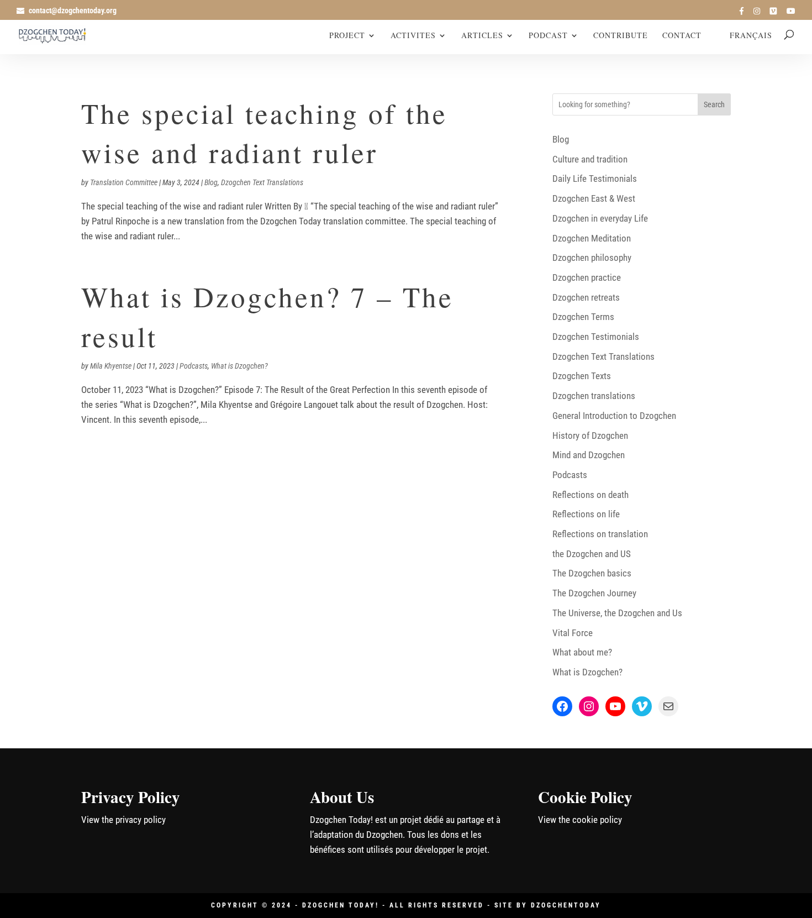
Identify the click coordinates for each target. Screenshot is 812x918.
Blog (211, 182)
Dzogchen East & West (593, 198)
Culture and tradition (590, 159)
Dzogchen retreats (586, 297)
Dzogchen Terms (583, 316)
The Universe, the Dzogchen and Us (617, 612)
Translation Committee (123, 182)
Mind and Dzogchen (588, 454)
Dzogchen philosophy (591, 257)
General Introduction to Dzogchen (614, 415)
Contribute (620, 36)
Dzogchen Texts (581, 375)
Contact (682, 36)
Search (714, 104)
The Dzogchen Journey (594, 593)
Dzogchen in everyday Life (600, 218)
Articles (482, 36)
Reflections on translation (600, 533)
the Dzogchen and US (591, 553)
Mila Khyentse (110, 365)
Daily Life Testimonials (594, 178)
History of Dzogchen (590, 435)
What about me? (582, 652)
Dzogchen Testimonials (595, 336)
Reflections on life (586, 514)
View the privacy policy (123, 819)
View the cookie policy (580, 819)
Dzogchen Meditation (591, 238)
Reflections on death (590, 494)
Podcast (548, 36)
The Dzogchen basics (591, 573)
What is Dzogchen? (239, 365)
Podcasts (194, 365)
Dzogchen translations (593, 395)
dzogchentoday (566, 905)
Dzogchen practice (586, 277)
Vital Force (572, 632)
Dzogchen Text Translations (262, 182)
